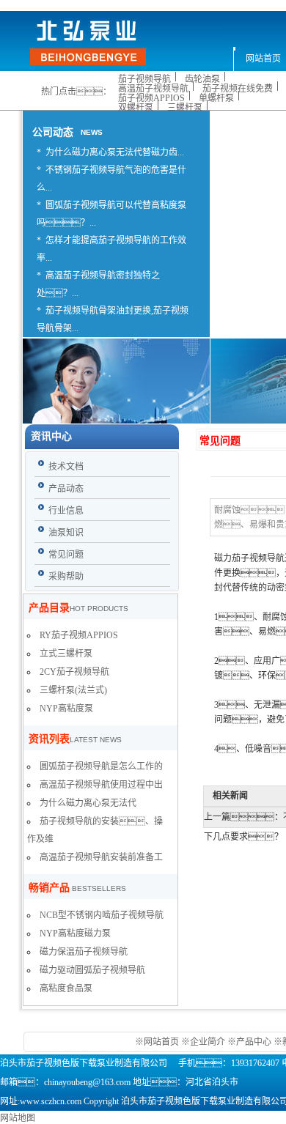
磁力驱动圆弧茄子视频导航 (92, 970)
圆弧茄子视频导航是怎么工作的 (101, 766)
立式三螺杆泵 (66, 653)
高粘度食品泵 (66, 988)
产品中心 (253, 1042)
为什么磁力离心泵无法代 (88, 803)
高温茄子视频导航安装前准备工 (101, 857)
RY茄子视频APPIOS (79, 635)
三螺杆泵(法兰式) (73, 690)
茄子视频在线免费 (237, 89)
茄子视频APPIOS (151, 98)
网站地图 (17, 1118)
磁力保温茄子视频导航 (84, 952)
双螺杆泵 (135, 108)
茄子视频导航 (144, 79)
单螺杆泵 (216, 98)
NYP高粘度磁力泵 (75, 933)
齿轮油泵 (202, 79)
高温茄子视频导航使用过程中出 (101, 785)
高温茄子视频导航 (153, 89)
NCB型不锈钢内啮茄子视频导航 (102, 915)
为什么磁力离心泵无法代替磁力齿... (114, 152)
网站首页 (162, 1042)
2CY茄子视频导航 (74, 672)
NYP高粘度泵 (66, 708)
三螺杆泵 (184, 108)
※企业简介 (203, 1042)
